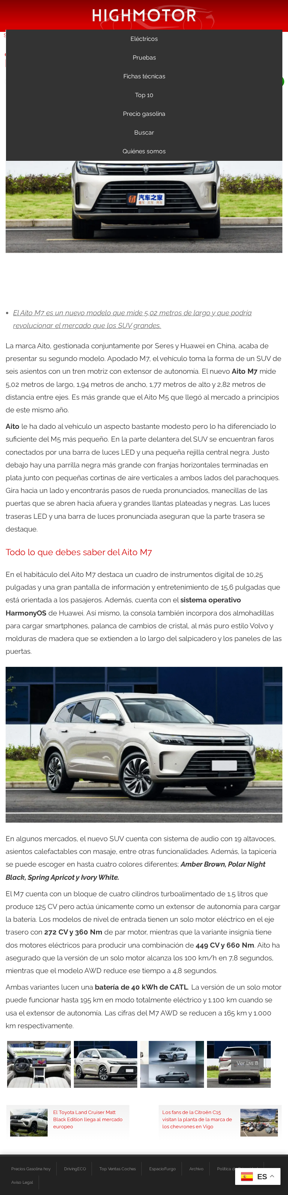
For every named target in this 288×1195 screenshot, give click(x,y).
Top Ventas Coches (117, 1168)
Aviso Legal (22, 1182)
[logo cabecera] (144, 15)
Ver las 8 (247, 1063)
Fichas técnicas (144, 76)
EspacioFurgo (162, 1168)
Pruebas (144, 57)
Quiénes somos (144, 151)
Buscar (144, 132)
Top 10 (144, 95)
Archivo (196, 1168)
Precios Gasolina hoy (31, 1168)
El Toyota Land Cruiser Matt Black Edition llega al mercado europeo (88, 1119)
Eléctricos (144, 38)
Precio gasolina (144, 113)
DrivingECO (75, 1168)
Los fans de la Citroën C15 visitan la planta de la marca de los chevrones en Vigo (197, 1119)
